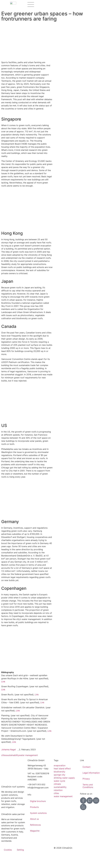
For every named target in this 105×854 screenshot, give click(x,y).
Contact (86, 767)
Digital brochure (38, 801)
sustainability (12, 755)
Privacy (86, 778)
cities (3, 755)
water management (28, 755)
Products (34, 807)
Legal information (91, 772)
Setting (20, 849)
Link (3, 681)
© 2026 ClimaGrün (63, 848)
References (35, 825)
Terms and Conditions (88, 785)
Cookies (8, 849)
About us (34, 819)
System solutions (38, 813)
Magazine (34, 830)
